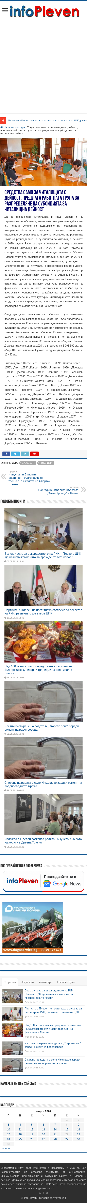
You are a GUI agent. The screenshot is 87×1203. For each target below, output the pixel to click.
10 (8, 1129)
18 (20, 1134)
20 (43, 1134)
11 (20, 1129)
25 (20, 1139)
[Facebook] (43, 1193)
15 (66, 1129)
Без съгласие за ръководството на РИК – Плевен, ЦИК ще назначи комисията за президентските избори (42, 555)
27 (43, 1139)
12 (31, 1129)
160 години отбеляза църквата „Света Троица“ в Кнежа (58, 490)
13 (43, 1129)
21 (55, 1134)
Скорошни (10, 982)
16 (78, 1129)
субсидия (28, 463)
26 (31, 1139)
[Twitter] (47, 1193)
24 (8, 1139)
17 (8, 1134)
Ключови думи (66, 982)
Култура (20, 127)
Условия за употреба (51, 1197)
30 (78, 1139)
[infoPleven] (43, 10)
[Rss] (39, 1193)
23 (78, 1134)
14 (55, 1129)
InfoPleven (30, 1197)
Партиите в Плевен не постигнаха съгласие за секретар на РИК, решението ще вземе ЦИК (43, 611)
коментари (45, 982)
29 (66, 1139)
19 (31, 1134)
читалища (46, 463)
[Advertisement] (43, 63)
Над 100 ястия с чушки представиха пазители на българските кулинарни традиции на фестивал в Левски (38, 670)
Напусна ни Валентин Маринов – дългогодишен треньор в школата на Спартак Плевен (29, 478)
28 (55, 1139)
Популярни (27, 982)
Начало (8, 127)
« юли (6, 1148)
